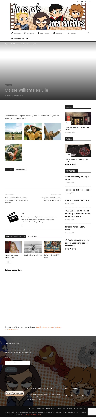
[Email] (37, 183)
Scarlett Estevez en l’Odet (33, 255)
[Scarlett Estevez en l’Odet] (33, 247)
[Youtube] (89, 1)
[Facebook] (78, 1)
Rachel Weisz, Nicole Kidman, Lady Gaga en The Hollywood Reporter (16, 200)
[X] (85, 1)
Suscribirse (11, 370)
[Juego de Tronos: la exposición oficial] (78, 118)
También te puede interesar (15, 236)
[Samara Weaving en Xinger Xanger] (13, 247)
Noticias (30, 33)
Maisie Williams (20, 169)
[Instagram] (81, 1)
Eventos (68, 123)
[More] (47, 107)
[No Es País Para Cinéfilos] (48, 16)
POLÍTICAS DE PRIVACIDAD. (32, 415)
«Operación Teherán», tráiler (78, 190)
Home (7, 44)
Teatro (73, 33)
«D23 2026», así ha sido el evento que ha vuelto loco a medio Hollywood (77, 214)
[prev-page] (6, 262)
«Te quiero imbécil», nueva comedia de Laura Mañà (50, 199)
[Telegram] (42, 183)
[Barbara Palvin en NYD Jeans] (52, 247)
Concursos (18, 38)
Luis (8, 95)
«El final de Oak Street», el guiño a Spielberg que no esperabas (77, 243)
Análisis (68, 155)
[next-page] (9, 262)
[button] (88, 33)
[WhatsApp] (32, 183)
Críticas (17, 33)
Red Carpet (44, 33)
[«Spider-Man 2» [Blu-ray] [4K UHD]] (78, 150)
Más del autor (32, 236)
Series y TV (60, 33)
